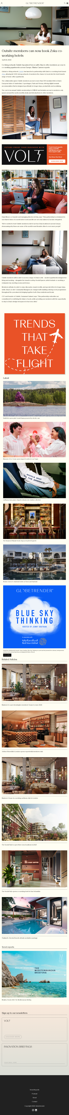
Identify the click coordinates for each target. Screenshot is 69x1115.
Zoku (3, 74)
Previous (4, 975)
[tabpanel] (34, 975)
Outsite (21, 71)
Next (65, 975)
